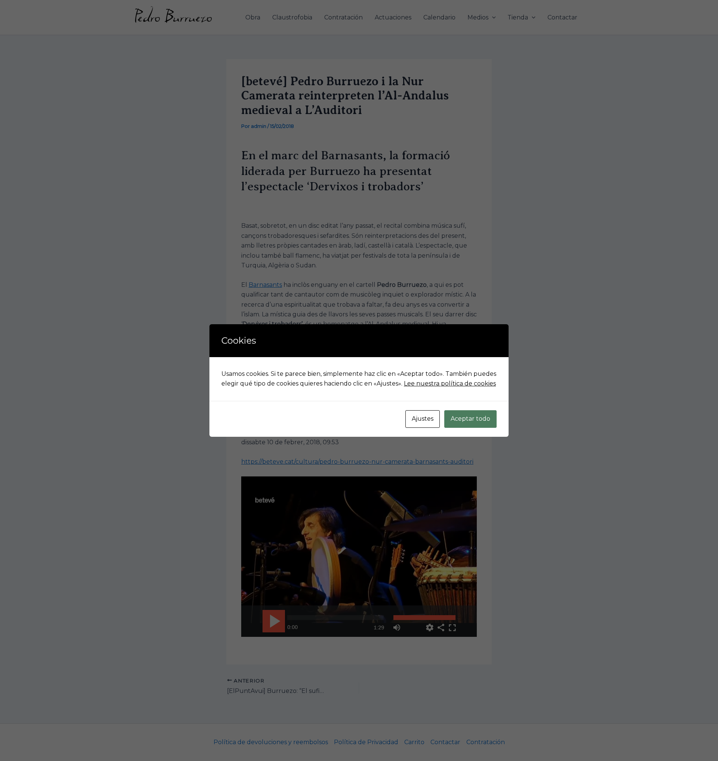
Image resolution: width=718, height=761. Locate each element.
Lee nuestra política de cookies (450, 383)
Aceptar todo (470, 418)
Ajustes (422, 418)
